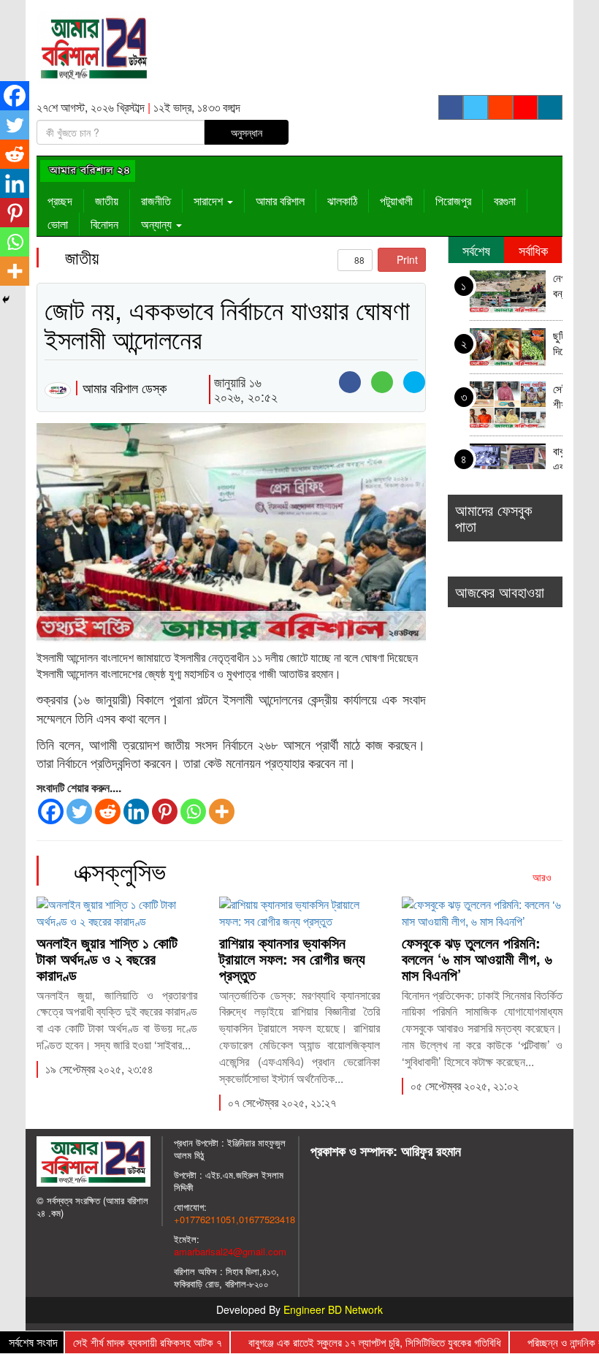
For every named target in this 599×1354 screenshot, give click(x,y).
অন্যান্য (158, 224)
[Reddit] (108, 811)
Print (406, 259)
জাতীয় (106, 200)
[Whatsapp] (193, 811)
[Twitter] (79, 811)
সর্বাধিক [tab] (533, 249)
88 (358, 260)
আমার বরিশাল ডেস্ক (125, 387)
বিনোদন (104, 224)
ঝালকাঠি (342, 200)
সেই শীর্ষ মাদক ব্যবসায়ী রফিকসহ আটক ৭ (558, 397)
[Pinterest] (165, 811)
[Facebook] (51, 811)
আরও (543, 877)
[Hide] (6, 299)
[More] (221, 811)
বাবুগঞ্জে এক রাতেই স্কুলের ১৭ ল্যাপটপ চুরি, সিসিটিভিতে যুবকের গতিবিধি (558, 460)
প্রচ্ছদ (59, 200)
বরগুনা (505, 200)
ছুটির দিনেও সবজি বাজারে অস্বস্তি (558, 344)
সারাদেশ (210, 200)
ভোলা (57, 224)
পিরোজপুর (453, 200)
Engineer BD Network (333, 1309)
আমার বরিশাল (280, 200)
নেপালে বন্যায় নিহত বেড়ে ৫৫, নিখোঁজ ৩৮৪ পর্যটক (558, 286)
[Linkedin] (136, 811)
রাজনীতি (156, 200)
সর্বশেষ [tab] (476, 249)
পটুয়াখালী (396, 200)
